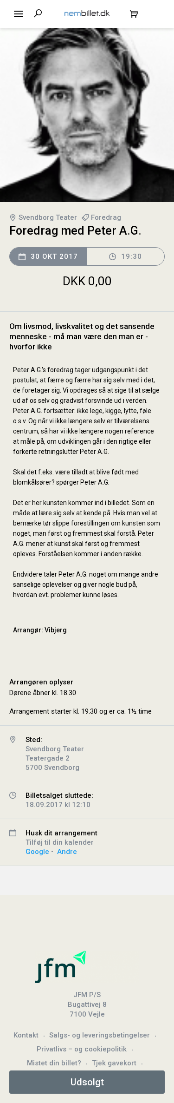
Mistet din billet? (54, 1063)
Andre (67, 851)
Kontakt (26, 1035)
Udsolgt (87, 1082)
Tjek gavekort (114, 1063)
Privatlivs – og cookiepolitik (82, 1049)
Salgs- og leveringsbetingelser (99, 1035)
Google (37, 851)
